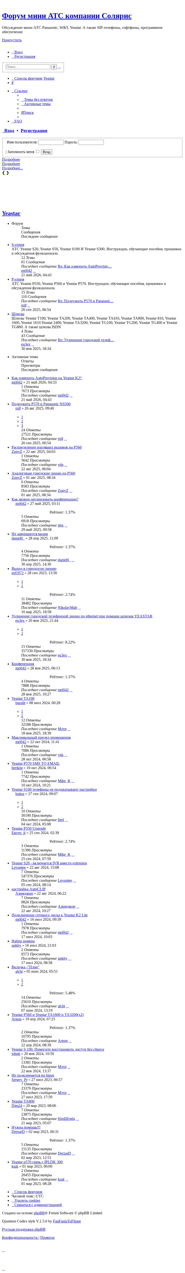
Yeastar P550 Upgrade (29, 828)
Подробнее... (12, 168)
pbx (61, 525)
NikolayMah (67, 607)
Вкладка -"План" (26, 967)
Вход (8, 130)
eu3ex (25, 344)
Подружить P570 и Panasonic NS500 (41, 404)
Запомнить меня (21, 152)
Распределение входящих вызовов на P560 (47, 447)
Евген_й (19, 833)
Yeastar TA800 (23, 1101)
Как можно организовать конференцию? (45, 499)
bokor (19, 794)
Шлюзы (18, 314)
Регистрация (34, 130)
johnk (16, 1054)
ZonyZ (17, 452)
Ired (61, 820)
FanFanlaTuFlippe (67, 1221)
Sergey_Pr (19, 1080)
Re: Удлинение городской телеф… (86, 340)
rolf (23, 305)
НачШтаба (66, 1119)
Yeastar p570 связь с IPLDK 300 (37, 1162)
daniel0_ (18, 538)
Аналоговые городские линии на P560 (43, 473)
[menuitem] (17, 52)
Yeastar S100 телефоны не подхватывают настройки (54, 789)
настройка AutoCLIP (29, 889)
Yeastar (11, 213)
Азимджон (24, 893)
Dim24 (17, 1106)
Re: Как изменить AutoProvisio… (85, 266)
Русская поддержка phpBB (24, 1229)
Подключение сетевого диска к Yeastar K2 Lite (50, 915)
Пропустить (12, 40)
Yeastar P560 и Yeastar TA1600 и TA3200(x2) (48, 1015)
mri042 (26, 271)
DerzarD (18, 1132)
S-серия (18, 245)
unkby (16, 945)
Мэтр (62, 729)
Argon (16, 1019)
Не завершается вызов (30, 534)
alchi (19, 971)
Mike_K (64, 781)
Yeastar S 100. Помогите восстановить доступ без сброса (58, 1049)
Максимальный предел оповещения (41, 737)
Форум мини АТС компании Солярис (67, 15)
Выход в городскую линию (34, 568)
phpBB (39, 1213)
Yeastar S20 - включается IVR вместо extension (49, 863)
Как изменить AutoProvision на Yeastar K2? (47, 378)
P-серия (18, 279)
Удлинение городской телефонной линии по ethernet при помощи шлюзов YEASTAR (82, 616)
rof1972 (18, 573)
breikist (17, 768)
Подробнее (11, 159)
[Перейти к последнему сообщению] (71, 395)
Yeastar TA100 (23, 698)
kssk (15, 1166)
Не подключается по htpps (33, 1075)
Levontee (19, 867)
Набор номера (23, 941)
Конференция (23, 664)
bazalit (20, 703)
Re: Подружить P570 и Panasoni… (85, 301)
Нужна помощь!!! (26, 1127)
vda (60, 465)
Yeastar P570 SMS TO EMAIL (36, 763)
